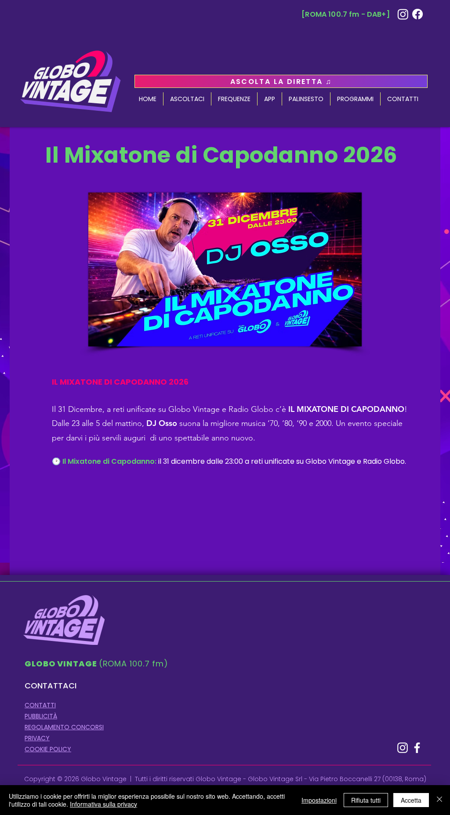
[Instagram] (403, 14)
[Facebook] (417, 14)
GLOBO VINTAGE (62, 663)
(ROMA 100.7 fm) (134, 663)
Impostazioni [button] (319, 800)
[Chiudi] (439, 800)
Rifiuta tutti (366, 800)
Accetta (411, 800)
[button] (355, 99)
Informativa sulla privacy (103, 804)
